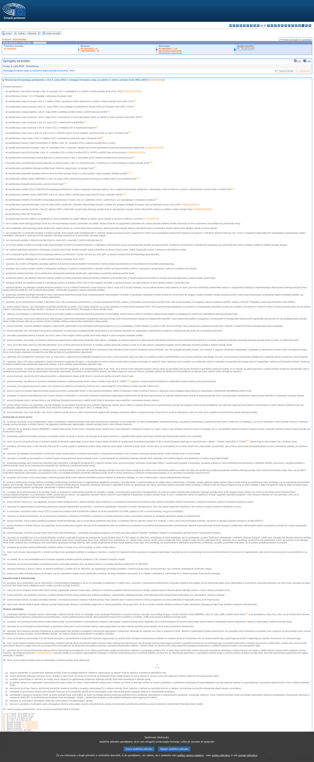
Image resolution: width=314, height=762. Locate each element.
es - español (234, 25)
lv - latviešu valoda (272, 25)
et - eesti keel (247, 25)
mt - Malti (282, 25)
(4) (4, 720)
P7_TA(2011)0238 (30, 722)
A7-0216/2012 (10, 49)
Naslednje (32, 33)
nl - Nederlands (285, 25)
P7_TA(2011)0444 (30, 728)
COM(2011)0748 (154, 147)
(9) (4, 730)
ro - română (296, 25)
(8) (4, 728)
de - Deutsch (244, 25)
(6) (4, 724)
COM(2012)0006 (132, 91)
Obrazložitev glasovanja (170, 51)
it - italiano (268, 25)
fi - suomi (306, 25)
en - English (254, 25)
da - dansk (240, 25)
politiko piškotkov (221, 755)
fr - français (258, 25)
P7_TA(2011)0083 (30, 724)
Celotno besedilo (53, 33)
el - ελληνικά (251, 25)
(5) (4, 722)
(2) (4, 716)
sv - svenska (310, 25)
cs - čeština (237, 25)
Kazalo (8, 33)
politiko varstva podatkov (191, 755)
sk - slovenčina (299, 25)
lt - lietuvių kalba (275, 25)
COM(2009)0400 (189, 204)
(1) (4, 714)
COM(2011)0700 (136, 152)
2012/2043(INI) (19, 39)
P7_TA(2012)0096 (30, 726)
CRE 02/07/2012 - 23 (90, 51)
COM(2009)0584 (202, 209)
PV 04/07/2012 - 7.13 (168, 49)
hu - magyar (278, 25)
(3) (4, 718)
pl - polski (289, 25)
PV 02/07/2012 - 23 (89, 49)
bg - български (230, 25)
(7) (4, 726)
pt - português (292, 25)
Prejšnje (21, 33)
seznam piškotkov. (248, 755)
